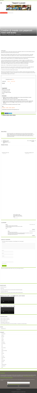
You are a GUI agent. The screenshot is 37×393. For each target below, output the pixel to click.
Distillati (2, 340)
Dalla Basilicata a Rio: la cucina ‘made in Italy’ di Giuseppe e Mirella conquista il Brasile (12, 292)
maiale (10, 107)
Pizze (2, 354)
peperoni (13, 107)
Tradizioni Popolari (3, 364)
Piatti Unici (2, 353)
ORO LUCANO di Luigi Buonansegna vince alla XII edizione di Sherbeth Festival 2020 (17, 215)
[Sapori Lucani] (18, 3)
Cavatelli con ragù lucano (6, 319)
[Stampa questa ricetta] (6, 76)
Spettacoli (2, 361)
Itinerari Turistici (3, 347)
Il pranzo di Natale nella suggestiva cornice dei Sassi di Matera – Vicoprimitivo (11, 323)
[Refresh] (3, 261)
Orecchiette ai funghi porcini (29, 152)
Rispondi (33, 229)
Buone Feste (2, 288)
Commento (3, 242)
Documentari (3, 342)
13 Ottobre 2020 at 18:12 (32, 224)
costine (7, 107)
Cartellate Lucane (7, 322)
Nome (3, 250)
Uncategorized (3, 365)
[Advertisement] (18, 43)
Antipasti (2, 335)
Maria (13, 79)
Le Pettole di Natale (24, 323)
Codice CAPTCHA (4, 263)
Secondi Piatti (12, 34)
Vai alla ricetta (3, 50)
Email (3, 253)
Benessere (2, 336)
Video (2, 367)
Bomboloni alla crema (10, 12)
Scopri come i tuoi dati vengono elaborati (18, 268)
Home (2, 28)
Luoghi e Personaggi (4, 350)
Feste (2, 346)
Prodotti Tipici (3, 357)
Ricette (4, 28)
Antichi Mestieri (3, 333)
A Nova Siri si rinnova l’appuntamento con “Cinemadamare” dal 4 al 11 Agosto (6, 141)
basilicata (3, 107)
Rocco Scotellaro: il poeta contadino (30, 141)
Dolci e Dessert (3, 343)
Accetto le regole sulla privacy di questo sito (14, 384)
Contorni (2, 339)
